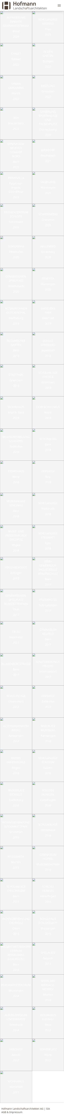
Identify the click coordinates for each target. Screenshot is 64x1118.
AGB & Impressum (11, 1112)
